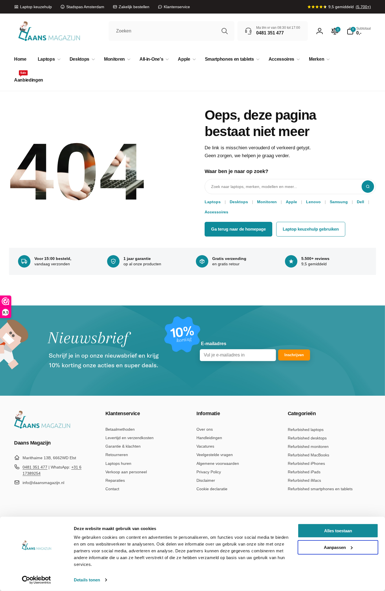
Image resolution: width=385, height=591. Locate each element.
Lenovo (313, 202)
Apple (291, 202)
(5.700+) (363, 7)
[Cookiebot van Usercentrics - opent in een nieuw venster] (36, 580)
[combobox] (171, 31)
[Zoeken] (224, 31)
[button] (48, 59)
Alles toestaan (338, 530)
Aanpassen (335, 547)
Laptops (213, 202)
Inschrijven (294, 355)
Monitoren (267, 202)
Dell (360, 202)
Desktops (239, 202)
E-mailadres (213, 344)
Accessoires (216, 212)
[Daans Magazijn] (42, 427)
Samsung (339, 202)
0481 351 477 (35, 467)
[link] (33, 7)
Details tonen (87, 579)
